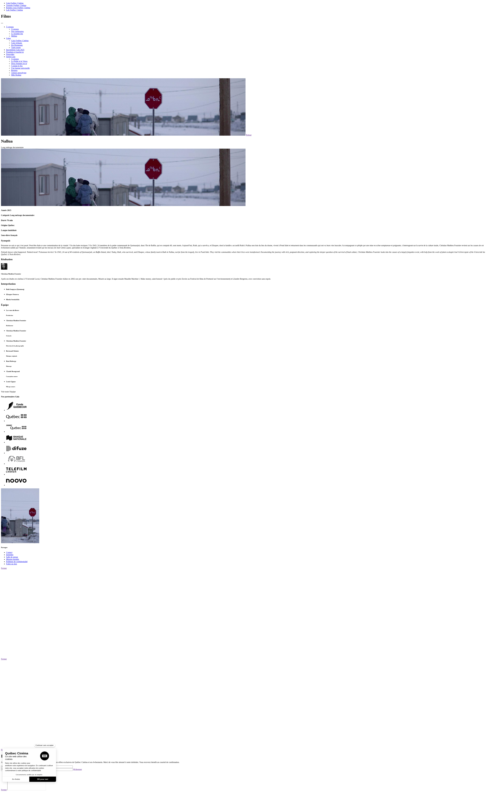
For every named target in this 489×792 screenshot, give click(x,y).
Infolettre (9, 555)
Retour (249, 135)
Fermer (4, 568)
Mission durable (12, 559)
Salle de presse (12, 557)
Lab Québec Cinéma (14, 10)
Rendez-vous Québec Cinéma (18, 8)
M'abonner (77, 769)
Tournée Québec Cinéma (16, 5)
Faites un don (11, 564)
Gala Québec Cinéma (14, 3)
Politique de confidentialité (17, 562)
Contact (9, 552)
